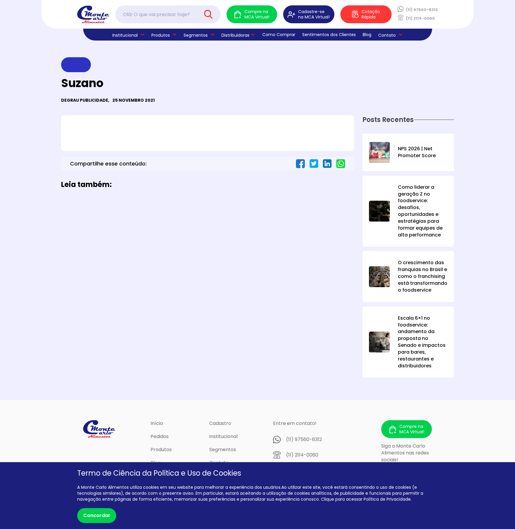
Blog (367, 35)
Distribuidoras (235, 35)
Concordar (96, 515)
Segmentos (196, 35)
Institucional (223, 436)
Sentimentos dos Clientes (329, 35)
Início (157, 423)
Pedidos (160, 436)
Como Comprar (278, 35)
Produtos (160, 35)
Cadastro (220, 423)
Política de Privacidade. (388, 499)
